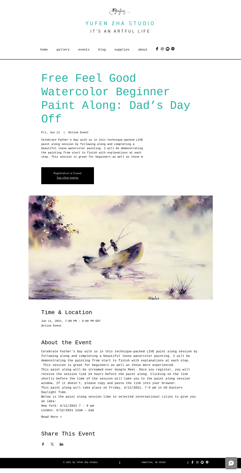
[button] (63, 48)
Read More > (51, 417)
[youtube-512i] (202, 462)
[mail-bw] (207, 462)
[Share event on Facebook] (43, 444)
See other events (67, 178)
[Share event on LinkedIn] (61, 444)
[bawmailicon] (173, 49)
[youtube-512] (167, 49)
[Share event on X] (52, 444)
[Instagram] (162, 49)
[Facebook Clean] (192, 462)
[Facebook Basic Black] (157, 49)
